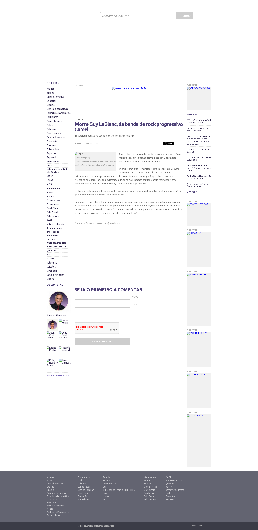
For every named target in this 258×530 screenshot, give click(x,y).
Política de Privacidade (58, 512)
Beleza (50, 92)
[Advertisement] (129, 51)
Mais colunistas (58, 375)
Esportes (51, 153)
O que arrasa (53, 200)
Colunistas (52, 117)
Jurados (51, 239)
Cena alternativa (55, 96)
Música (50, 196)
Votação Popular (56, 243)
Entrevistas (53, 149)
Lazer (50, 176)
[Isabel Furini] (65, 318)
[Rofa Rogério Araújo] (53, 364)
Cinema (51, 105)
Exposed (51, 157)
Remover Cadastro (175, 490)
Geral (49, 165)
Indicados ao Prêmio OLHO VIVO (57, 170)
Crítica (50, 125)
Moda (50, 192)
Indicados (52, 235)
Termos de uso (54, 515)
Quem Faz (52, 250)
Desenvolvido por (194, 526)
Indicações (53, 232)
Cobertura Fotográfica (59, 113)
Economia (52, 141)
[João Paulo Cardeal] (65, 330)
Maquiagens (53, 188)
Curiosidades (54, 133)
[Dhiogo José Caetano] (53, 324)
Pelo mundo (53, 216)
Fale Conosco (54, 161)
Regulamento (54, 228)
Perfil (49, 220)
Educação (52, 145)
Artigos (50, 88)
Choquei (51, 100)
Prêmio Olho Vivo (56, 224)
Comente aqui (54, 121)
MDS (49, 184)
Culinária (51, 129)
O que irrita (53, 204)
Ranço (50, 254)
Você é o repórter (56, 274)
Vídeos (50, 278)
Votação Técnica (56, 246)
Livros (50, 180)
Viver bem (52, 270)
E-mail (135, 305)
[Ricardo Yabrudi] (65, 345)
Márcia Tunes (85, 223)
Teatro (50, 258)
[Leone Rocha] (53, 352)
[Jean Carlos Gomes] (53, 337)
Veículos (51, 266)
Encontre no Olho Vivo (115, 15)
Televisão (52, 262)
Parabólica (52, 208)
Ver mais (192, 192)
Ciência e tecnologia (57, 109)
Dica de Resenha (56, 137)
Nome (135, 297)
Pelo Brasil (52, 212)
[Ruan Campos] (65, 358)
